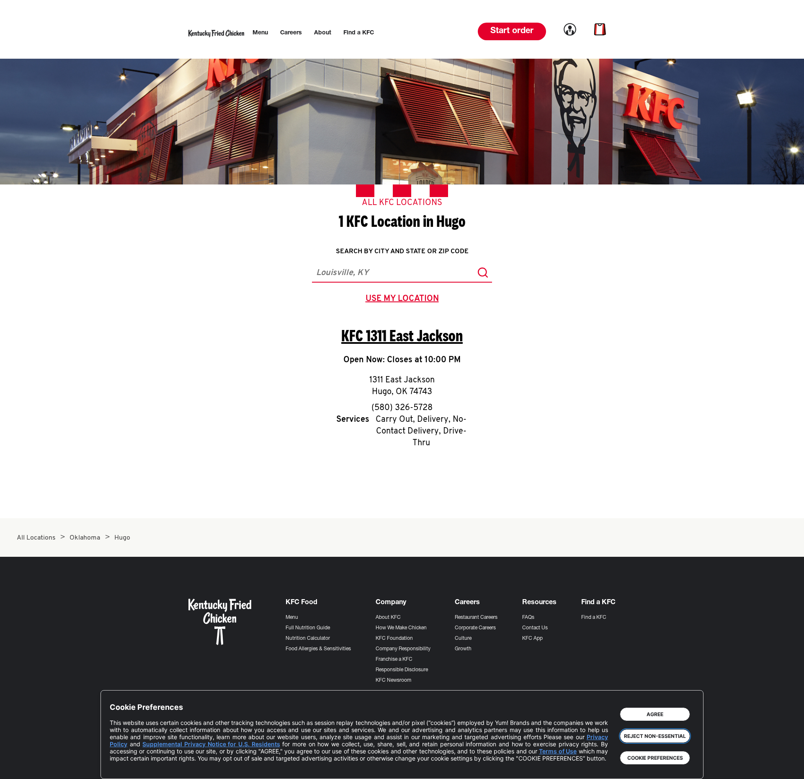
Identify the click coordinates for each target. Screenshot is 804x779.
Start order (511, 31)
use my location (404, 300)
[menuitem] (260, 33)
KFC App (532, 638)
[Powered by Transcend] (123, 766)
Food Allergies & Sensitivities (318, 649)
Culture (463, 638)
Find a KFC (593, 617)
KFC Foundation (394, 638)
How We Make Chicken (401, 628)
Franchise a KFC (394, 659)
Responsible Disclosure (402, 670)
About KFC (388, 617)
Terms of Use (558, 751)
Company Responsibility (403, 649)
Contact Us (535, 628)
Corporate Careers (475, 628)
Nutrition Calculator (308, 638)
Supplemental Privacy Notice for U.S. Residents (211, 744)
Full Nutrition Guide (308, 628)
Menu (292, 617)
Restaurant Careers (476, 617)
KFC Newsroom (393, 680)
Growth (463, 649)
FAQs (528, 617)
